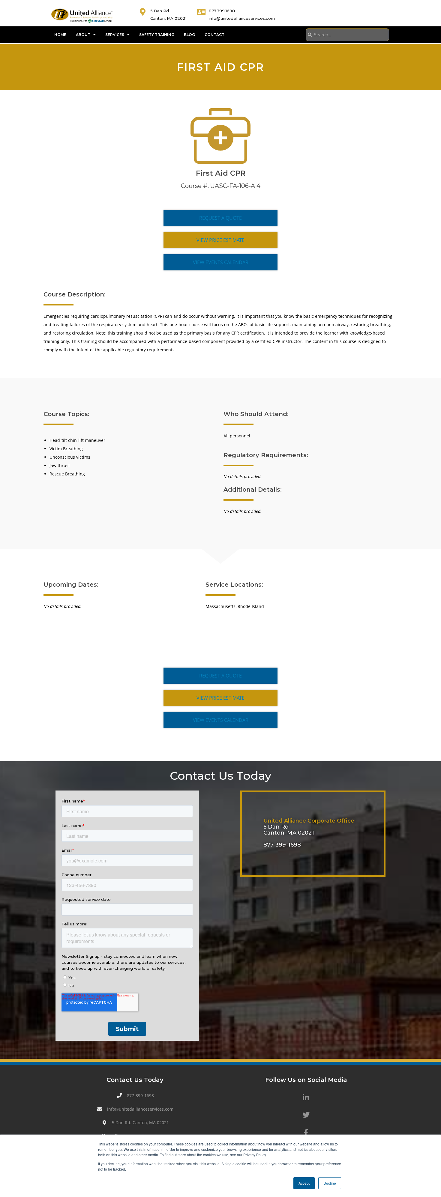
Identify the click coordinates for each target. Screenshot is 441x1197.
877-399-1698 (282, 844)
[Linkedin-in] (306, 1097)
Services (114, 34)
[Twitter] (306, 1115)
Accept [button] (304, 1183)
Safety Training (156, 34)
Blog (189, 34)
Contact (214, 34)
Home (60, 34)
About (83, 34)
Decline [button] (329, 1183)
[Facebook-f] (306, 1132)
